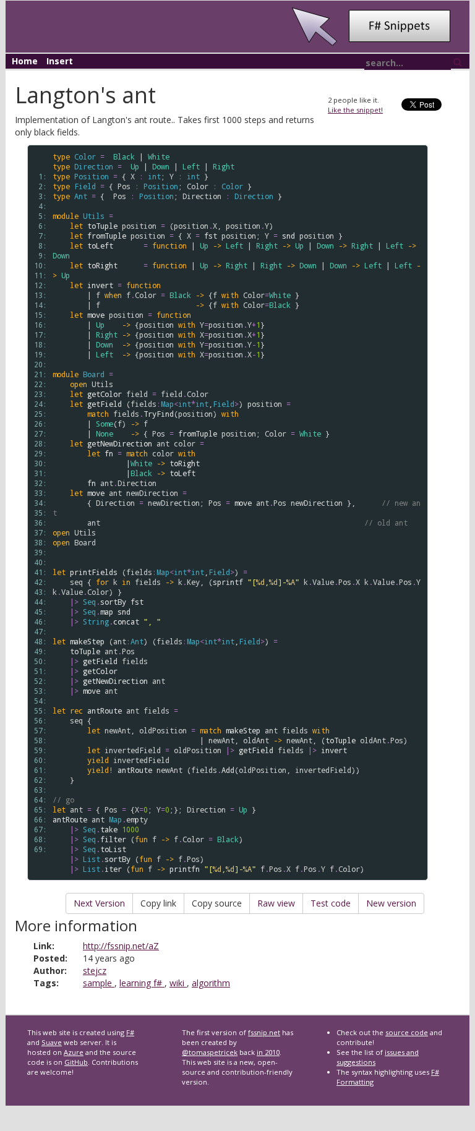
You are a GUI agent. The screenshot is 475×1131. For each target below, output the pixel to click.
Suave (51, 1042)
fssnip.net (264, 1032)
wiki (178, 983)
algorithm (211, 983)
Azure (73, 1052)
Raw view (276, 903)
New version (391, 903)
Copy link (158, 903)
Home (25, 61)
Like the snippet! (355, 109)
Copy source (217, 903)
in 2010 (268, 1052)
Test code (330, 903)
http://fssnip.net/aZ (121, 946)
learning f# (142, 983)
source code (406, 1032)
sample (98, 983)
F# (130, 1032)
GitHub (76, 1062)
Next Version (99, 903)
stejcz (94, 970)
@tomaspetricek (210, 1052)
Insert (59, 61)
